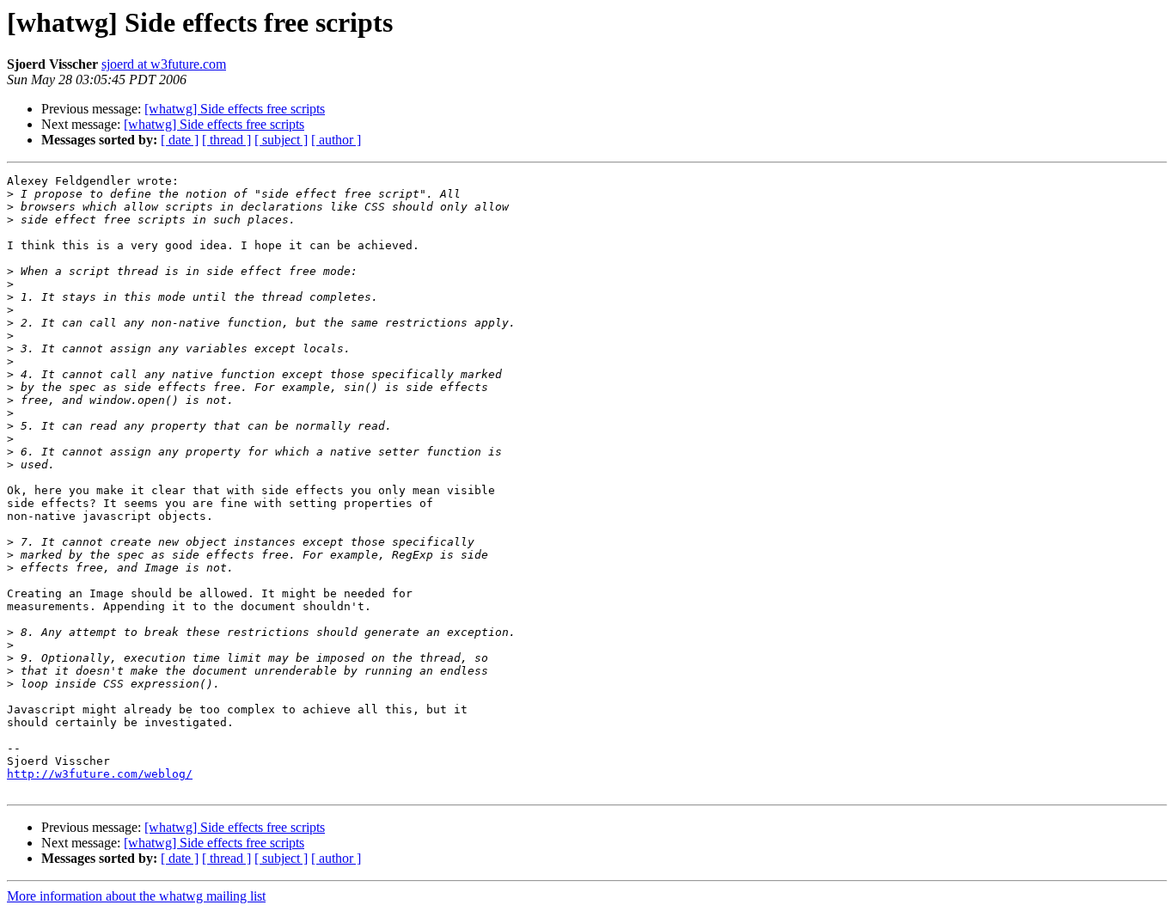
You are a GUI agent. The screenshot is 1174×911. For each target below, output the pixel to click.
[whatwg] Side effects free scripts (234, 108)
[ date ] (180, 139)
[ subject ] (281, 139)
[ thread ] (226, 139)
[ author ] (336, 139)
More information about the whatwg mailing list (136, 896)
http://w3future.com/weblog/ (100, 773)
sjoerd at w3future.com (163, 64)
